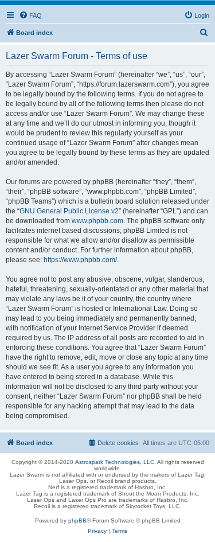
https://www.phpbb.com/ (80, 260)
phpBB (77, 520)
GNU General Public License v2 (69, 211)
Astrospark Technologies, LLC (114, 462)
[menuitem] (30, 15)
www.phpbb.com (97, 221)
